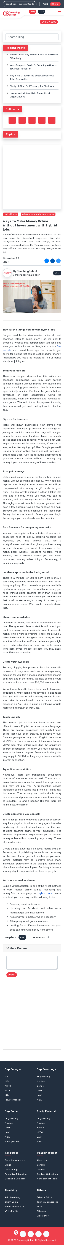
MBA (39, 1100)
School (40, 1086)
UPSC (40, 1090)
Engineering (43, 1076)
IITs (7, 1076)
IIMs (7, 1095)
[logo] (11, 12)
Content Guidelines (47, 1174)
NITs (7, 1081)
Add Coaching (12, 1197)
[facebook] (52, 261)
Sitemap (41, 1211)
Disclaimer (43, 1216)
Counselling (11, 1169)
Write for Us (11, 1211)
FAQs (39, 1206)
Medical (41, 1081)
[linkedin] (58, 261)
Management (12, 1141)
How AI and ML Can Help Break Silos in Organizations (30, 95)
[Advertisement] (32, 1017)
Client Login (11, 1202)
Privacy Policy (44, 1197)
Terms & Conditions (47, 1202)
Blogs (8, 1165)
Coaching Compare (15, 1178)
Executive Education (16, 1174)
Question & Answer (15, 1160)
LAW (39, 1095)
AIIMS (8, 1086)
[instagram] (32, 120)
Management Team (47, 1178)
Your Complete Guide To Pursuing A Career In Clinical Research (33, 67)
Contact (41, 1169)
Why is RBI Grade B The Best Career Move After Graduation (32, 77)
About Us (42, 1160)
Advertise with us (15, 1206)
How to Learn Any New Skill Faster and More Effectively (34, 56)
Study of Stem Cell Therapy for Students (32, 86)
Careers (41, 1165)
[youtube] (42, 120)
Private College (13, 1100)
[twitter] (46, 261)
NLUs (8, 1090)
